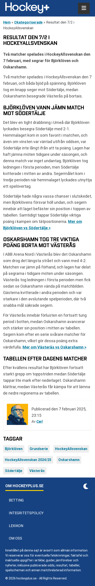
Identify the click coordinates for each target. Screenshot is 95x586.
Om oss (15, 538)
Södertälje (13, 471)
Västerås (37, 471)
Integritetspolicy (26, 513)
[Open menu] (84, 8)
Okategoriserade (28, 22)
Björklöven (14, 449)
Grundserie (39, 449)
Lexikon (16, 526)
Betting (16, 500)
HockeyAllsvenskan (71, 449)
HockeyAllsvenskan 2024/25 (28, 460)
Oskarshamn (69, 460)
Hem (7, 22)
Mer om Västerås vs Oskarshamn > (54, 347)
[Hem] (27, 8)
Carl (39, 421)
